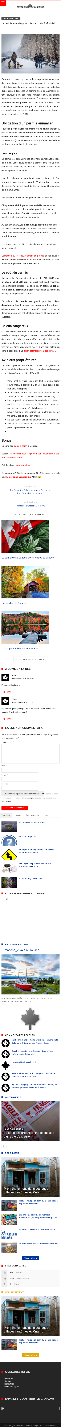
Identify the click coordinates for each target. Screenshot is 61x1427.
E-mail (4, 775)
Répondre (6, 692)
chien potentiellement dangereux (39, 351)
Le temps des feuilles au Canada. (19, 648)
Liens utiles (9, 1384)
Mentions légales (11, 1386)
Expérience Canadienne (18, 477)
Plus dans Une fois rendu (29, 514)
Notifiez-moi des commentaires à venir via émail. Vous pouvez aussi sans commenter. (29, 797)
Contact (7, 1381)
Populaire (6, 815)
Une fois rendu (11, 18)
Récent (18, 815)
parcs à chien (20, 446)
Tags (46, 815)
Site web (4, 784)
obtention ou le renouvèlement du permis (23, 255)
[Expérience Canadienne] (30, 3)
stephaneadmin (23, 465)
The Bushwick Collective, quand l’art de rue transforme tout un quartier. (30, 489)
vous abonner (47, 798)
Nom (4, 766)
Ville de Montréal (18, 453)
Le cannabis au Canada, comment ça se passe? (27, 557)
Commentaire (7, 742)
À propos (8, 1378)
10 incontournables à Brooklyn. (30, 504)
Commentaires (32, 815)
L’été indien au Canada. (14, 603)
